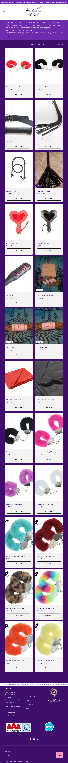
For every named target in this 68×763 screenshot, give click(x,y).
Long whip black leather (45, 139)
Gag (7, 139)
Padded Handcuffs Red (14, 87)
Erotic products (30, 696)
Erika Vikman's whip (43, 191)
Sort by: (33, 44)
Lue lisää (7, 37)
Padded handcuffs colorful (46, 608)
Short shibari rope (12, 347)
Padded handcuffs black (14, 452)
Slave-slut (9, 295)
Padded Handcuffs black (45, 87)
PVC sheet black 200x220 (45, 400)
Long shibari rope (42, 347)
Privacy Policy (29, 704)
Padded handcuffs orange (15, 660)
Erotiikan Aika (13, 761)
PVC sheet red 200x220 (14, 400)
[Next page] (39, 678)
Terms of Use (29, 708)
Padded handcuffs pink (44, 452)
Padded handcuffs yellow (45, 660)
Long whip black (11, 191)
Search (27, 692)
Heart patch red (11, 243)
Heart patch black (43, 243)
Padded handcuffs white (45, 504)
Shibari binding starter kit (45, 295)
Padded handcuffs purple (14, 504)
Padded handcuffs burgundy (46, 556)
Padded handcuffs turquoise (15, 556)
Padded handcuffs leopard (15, 608)
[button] (4, 11)
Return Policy (29, 700)
